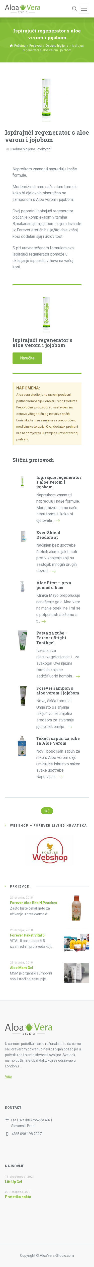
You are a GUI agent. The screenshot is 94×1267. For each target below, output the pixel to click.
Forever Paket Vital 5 (27, 935)
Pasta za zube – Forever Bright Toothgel (52, 638)
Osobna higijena (22, 149)
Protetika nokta (18, 1197)
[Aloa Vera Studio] (22, 8)
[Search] (74, 8)
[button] (27, 358)
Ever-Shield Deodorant (48, 535)
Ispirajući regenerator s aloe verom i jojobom (58, 482)
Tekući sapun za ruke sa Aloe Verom (58, 740)
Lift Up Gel (13, 1182)
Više (8, 1077)
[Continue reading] (58, 520)
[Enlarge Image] (47, 98)
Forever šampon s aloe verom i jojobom (57, 690)
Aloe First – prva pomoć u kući (53, 585)
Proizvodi (44, 149)
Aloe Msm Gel (21, 968)
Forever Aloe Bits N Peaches (33, 903)
